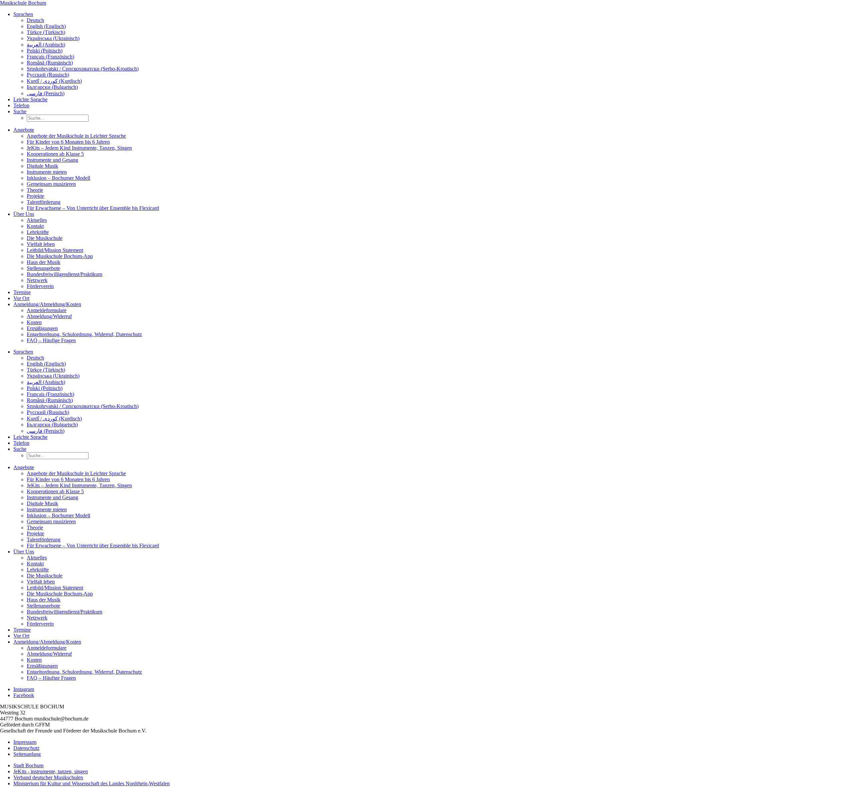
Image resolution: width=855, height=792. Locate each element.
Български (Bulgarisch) (52, 87)
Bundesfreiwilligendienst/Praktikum (64, 274)
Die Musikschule (44, 238)
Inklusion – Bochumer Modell (58, 178)
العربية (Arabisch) (46, 44)
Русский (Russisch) (48, 75)
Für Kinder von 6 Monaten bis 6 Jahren (68, 142)
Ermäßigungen (42, 328)
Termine (22, 292)
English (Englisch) (46, 26)
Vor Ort (21, 298)
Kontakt (35, 226)
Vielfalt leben (41, 244)
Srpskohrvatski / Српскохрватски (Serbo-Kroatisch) (83, 69)
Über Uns (23, 214)
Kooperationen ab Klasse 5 (55, 154)
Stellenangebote (43, 268)
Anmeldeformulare (46, 310)
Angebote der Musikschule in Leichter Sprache (76, 136)
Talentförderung (43, 202)
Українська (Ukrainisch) (53, 38)
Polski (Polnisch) (44, 50)
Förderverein (40, 286)
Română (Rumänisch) (50, 62)
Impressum (24, 742)
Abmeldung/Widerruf (49, 316)
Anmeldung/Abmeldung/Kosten (47, 304)
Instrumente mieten (47, 172)
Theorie (35, 190)
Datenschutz (26, 748)
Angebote (23, 130)
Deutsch (35, 20)
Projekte (35, 196)
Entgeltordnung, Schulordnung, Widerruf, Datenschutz (84, 334)
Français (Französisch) (50, 56)
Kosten (34, 322)
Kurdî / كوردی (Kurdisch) (54, 81)
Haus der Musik (43, 262)
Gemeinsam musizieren (51, 184)
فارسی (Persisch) (45, 93)
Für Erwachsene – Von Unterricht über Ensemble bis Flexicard (93, 208)
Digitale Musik (42, 166)
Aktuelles (37, 220)
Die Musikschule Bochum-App (60, 256)
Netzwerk (37, 280)
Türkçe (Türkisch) (46, 32)
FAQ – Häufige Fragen (51, 340)
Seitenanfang (27, 754)
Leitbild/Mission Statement (55, 250)
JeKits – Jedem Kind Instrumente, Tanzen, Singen (79, 148)
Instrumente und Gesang (52, 160)
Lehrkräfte (38, 232)
